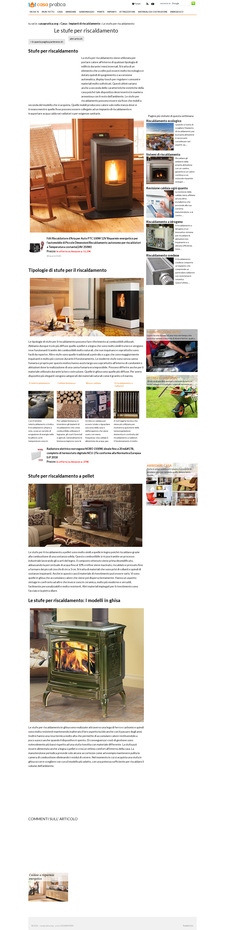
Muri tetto (48, 12)
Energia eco (176, 12)
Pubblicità (188, 925)
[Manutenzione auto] (172, 350)
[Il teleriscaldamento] (42, 404)
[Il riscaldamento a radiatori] (127, 404)
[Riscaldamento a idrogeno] (160, 237)
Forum (137, 3)
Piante (100, 12)
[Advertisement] (64, 20)
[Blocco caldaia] (99, 404)
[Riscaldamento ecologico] (160, 136)
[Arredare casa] (172, 484)
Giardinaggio (86, 12)
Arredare (71, 12)
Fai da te (34, 12)
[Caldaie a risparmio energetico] (48, 887)
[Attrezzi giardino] (172, 396)
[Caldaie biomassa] (70, 404)
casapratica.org (48, 23)
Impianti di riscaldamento (84, 23)
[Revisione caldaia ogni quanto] (160, 204)
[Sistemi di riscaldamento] (160, 170)
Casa (60, 12)
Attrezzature (127, 12)
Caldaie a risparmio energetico (41, 876)
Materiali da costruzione (152, 12)
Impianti (111, 12)
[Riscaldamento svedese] (160, 271)
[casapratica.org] (47, 4)
